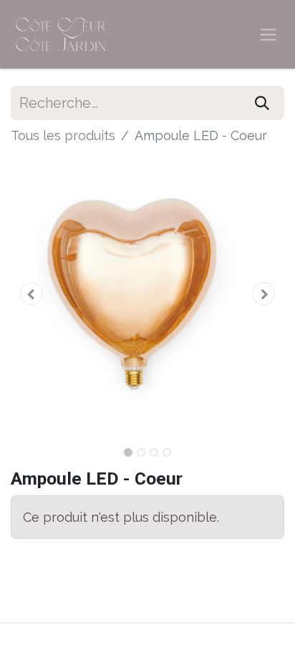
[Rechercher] (262, 103)
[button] (31, 293)
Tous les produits (63, 135)
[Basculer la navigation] (268, 34)
